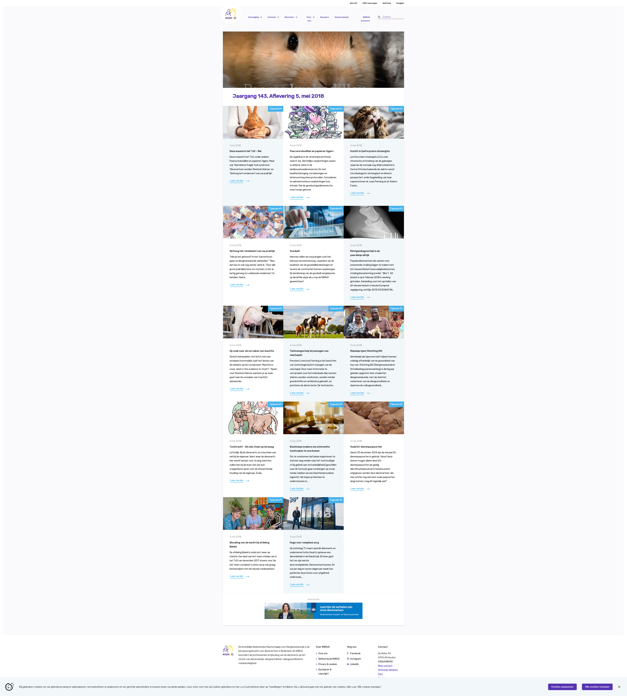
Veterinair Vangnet (388, 669)
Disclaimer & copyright (324, 671)
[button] (230, 13)
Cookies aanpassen (562, 686)
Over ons (308, 19)
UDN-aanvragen (369, 3)
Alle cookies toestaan (597, 686)
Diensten (289, 17)
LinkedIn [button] (354, 664)
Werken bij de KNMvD (329, 658)
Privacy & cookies (327, 664)
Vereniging (253, 17)
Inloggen (400, 3)
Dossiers (324, 17)
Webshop (387, 3)
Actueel (272, 17)
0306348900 (385, 661)
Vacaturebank (342, 17)
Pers (380, 674)
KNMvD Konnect (365, 19)
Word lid (353, 3)
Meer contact (385, 665)
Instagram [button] (355, 658)
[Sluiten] (619, 687)
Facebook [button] (355, 653)
